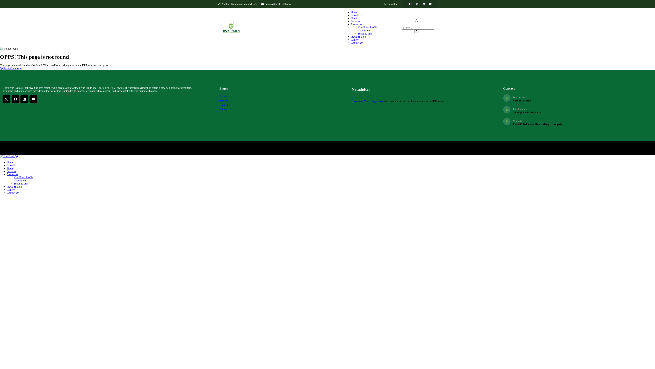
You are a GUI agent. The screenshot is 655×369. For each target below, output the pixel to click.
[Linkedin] (424, 4)
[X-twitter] (417, 4)
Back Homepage (12, 68)
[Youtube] (430, 4)
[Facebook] (410, 4)
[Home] (231, 33)
